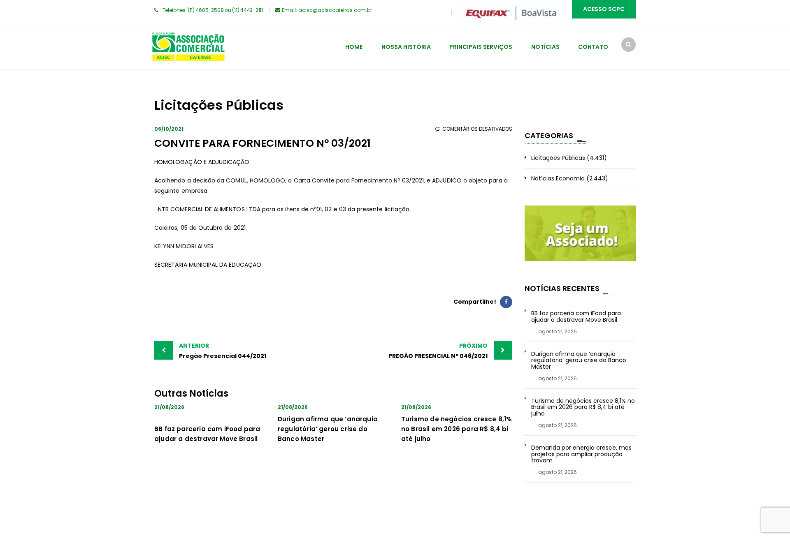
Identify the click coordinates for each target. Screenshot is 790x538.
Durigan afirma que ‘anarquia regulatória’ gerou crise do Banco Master (328, 429)
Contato (593, 47)
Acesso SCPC (604, 9)
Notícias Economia (558, 178)
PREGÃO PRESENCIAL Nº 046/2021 (438, 351)
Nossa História (406, 47)
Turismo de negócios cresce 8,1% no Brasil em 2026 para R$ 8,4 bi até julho (456, 429)
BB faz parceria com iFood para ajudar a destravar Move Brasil (576, 316)
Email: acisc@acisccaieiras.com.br (327, 10)
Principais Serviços (480, 47)
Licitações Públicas (558, 158)
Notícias (545, 47)
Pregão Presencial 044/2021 (222, 351)
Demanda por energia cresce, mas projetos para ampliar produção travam (581, 454)
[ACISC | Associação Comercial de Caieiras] (188, 47)
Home (353, 47)
